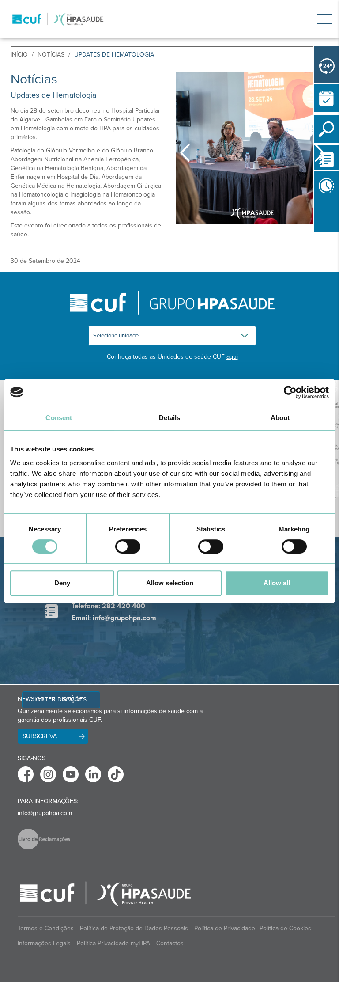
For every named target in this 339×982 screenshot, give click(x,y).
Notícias (51, 54)
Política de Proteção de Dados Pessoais (134, 928)
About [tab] (280, 417)
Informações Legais (44, 943)
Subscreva (40, 736)
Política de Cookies (285, 928)
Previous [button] (316, 233)
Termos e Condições (46, 928)
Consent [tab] (58, 417)
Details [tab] (170, 417)
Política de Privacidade (224, 928)
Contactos (170, 943)
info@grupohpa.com (45, 813)
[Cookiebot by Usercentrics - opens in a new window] (290, 392)
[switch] (127, 546)
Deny (62, 583)
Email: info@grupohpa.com (114, 618)
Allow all (277, 583)
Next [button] (319, 153)
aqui (232, 356)
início (19, 54)
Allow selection (169, 583)
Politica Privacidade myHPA (113, 943)
